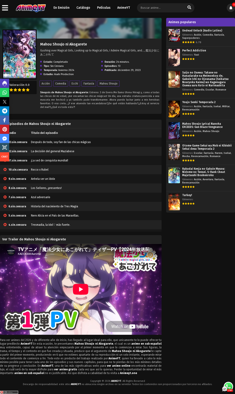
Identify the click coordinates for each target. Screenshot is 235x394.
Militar (226, 106)
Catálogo (83, 8)
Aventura (208, 179)
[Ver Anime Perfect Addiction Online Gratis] (174, 57)
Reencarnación (190, 109)
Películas (103, 8)
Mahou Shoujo (109, 83)
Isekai (217, 106)
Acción (46, 83)
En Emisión (61, 8)
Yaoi (196, 54)
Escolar (210, 89)
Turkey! (187, 195)
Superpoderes (191, 38)
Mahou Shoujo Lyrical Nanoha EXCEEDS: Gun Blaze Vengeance (202, 125)
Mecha (186, 156)
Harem (218, 153)
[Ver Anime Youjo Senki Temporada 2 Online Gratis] (174, 109)
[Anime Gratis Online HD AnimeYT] (31, 8)
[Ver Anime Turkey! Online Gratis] (174, 202)
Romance (220, 89)
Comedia (60, 83)
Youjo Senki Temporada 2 (198, 102)
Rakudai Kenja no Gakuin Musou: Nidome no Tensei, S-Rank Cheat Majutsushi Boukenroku (203, 172)
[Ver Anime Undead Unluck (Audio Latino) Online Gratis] (174, 35)
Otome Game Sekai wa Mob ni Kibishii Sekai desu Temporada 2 (207, 147)
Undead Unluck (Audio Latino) (202, 30)
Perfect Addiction (194, 50)
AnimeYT (123, 8)
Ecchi (75, 83)
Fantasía (89, 83)
